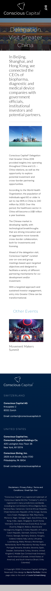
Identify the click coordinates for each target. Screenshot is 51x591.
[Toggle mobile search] (46, 9)
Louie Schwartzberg (36, 575)
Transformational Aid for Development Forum (27, 330)
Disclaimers (13, 487)
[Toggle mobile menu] (46, 6)
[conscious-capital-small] (18, 377)
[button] (11, 335)
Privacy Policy (26, 487)
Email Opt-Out (31, 490)
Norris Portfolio (33, 572)
